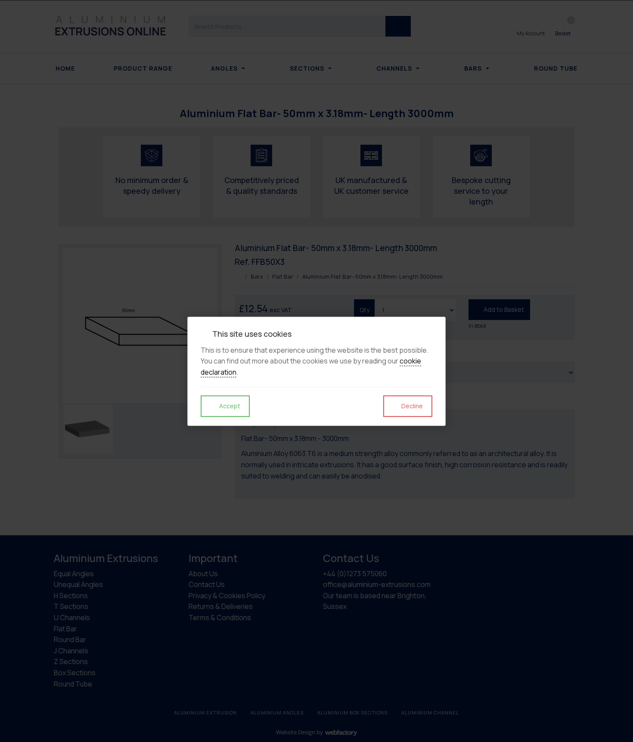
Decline (411, 406)
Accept (229, 406)
